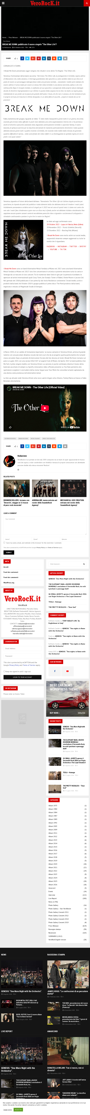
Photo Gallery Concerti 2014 (59, 919)
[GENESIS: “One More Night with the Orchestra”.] (55, 730)
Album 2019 (53, 861)
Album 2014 (53, 843)
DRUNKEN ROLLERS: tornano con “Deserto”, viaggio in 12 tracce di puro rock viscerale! (16, 502)
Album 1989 (53, 819)
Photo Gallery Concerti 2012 (59, 916)
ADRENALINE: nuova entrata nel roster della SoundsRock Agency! (44, 502)
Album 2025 (53, 881)
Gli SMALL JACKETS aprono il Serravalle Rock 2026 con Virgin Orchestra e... (27, 1096)
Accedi (6, 567)
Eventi (51, 891)
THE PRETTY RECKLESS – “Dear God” (62, 607)
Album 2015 (53, 847)
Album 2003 (53, 826)
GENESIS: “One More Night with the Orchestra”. (66, 579)
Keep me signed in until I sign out (18, 671)
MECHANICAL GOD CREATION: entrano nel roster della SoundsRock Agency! (72, 502)
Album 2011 (53, 833)
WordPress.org (9, 583)
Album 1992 (53, 823)
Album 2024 (53, 878)
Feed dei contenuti (11, 572)
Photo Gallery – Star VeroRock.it (60, 909)
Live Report (53, 898)
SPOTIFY (83, 246)
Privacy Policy (41, 547)
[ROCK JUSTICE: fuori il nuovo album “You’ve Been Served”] (7, 1017)
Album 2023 (53, 874)
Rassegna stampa (55, 929)
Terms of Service (53, 547)
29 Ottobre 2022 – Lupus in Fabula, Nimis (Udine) (65, 224)
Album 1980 (53, 809)
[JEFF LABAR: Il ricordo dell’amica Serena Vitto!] (53, 1083)
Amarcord (52, 888)
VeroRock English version (57, 940)
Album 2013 (53, 840)
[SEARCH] (83, 564)
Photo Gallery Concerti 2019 (59, 922)
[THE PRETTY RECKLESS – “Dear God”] (55, 789)
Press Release (6, 41)
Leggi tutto (8, 1110)
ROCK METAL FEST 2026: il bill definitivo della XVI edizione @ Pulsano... (27, 1003)
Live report (7, 1031)
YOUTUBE (53, 249)
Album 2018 (53, 857)
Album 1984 (53, 812)
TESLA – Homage (55, 602)
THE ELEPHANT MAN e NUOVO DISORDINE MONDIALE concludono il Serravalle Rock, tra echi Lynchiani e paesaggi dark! (67, 586)
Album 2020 (53, 864)
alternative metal (10, 438)
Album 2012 (53, 836)
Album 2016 (53, 850)
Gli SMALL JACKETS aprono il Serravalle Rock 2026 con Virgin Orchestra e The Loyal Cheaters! (67, 595)
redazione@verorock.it (26, 624)
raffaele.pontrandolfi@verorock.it (22, 631)
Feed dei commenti (11, 577)
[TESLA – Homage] (55, 775)
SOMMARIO (53, 936)
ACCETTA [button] (18, 1110)
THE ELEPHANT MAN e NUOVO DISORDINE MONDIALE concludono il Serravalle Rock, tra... (29, 1082)
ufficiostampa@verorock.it (22, 626)
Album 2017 (53, 854)
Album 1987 (53, 816)
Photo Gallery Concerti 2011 (59, 912)
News (50, 902)
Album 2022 (53, 871)
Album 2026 (53, 885)
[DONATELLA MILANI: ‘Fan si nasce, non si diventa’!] (68, 1051)
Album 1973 (53, 806)
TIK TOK (63, 249)
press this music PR (49, 438)
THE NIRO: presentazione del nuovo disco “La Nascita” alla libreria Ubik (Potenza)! (75, 1005)
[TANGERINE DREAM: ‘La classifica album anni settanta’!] (53, 1096)
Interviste (52, 895)
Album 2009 (53, 830)
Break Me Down (53, 235)
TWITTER (73, 246)
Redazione (7, 47)
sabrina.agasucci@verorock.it (22, 629)
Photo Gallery (53, 905)
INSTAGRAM (62, 246)
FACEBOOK (51, 246)
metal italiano (35, 438)
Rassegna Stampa (56, 954)
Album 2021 (53, 867)
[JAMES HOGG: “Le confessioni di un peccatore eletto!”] (68, 974)
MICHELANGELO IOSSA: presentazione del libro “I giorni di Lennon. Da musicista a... (74, 1019)
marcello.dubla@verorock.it (22, 633)
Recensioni (52, 933)
